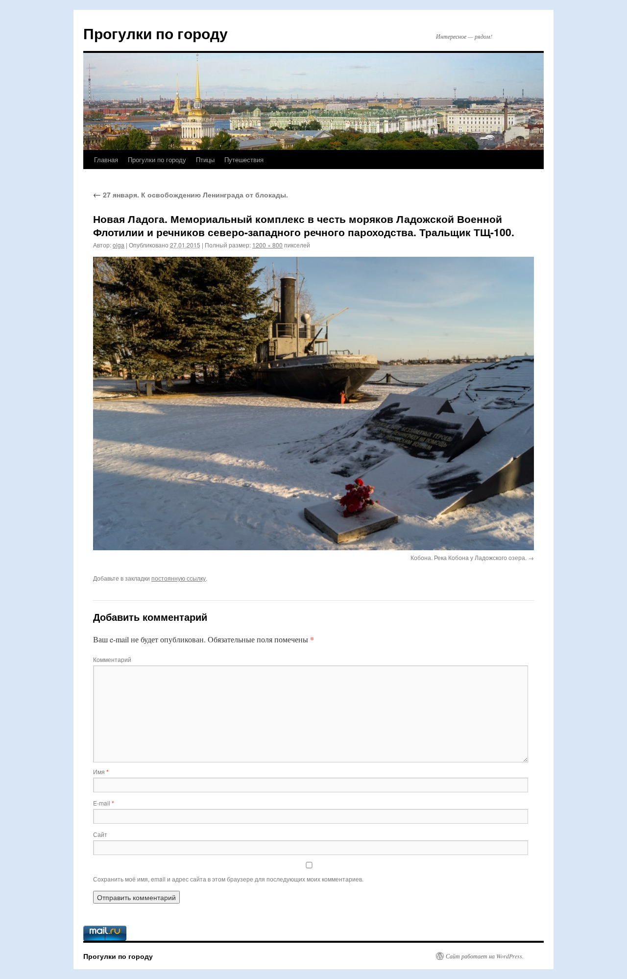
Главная (106, 159)
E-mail (103, 803)
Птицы (205, 159)
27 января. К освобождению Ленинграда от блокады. (190, 194)
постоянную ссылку (178, 578)
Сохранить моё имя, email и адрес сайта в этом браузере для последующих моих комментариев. (228, 879)
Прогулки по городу (155, 33)
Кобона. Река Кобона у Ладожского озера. (468, 557)
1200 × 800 (267, 245)
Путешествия (244, 159)
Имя (101, 771)
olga (118, 245)
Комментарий (112, 659)
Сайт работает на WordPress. (485, 956)
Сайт (100, 834)
